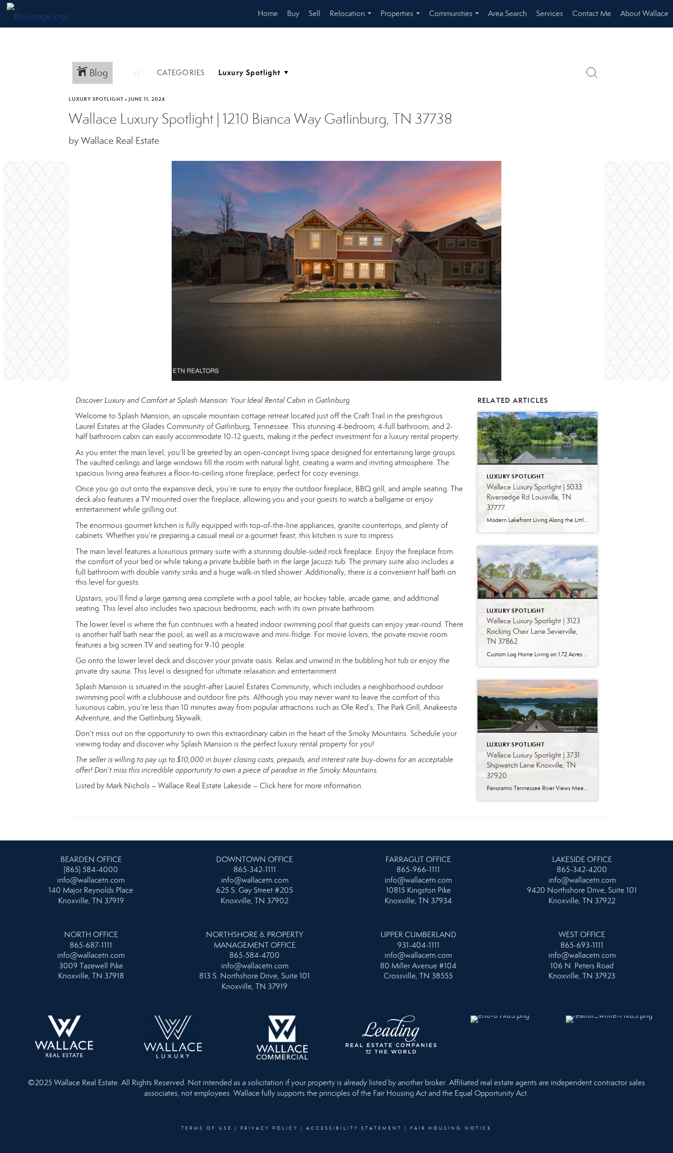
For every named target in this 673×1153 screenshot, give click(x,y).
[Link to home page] (43, 13)
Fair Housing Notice (451, 1128)
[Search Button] (592, 72)
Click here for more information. (312, 786)
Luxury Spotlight (96, 99)
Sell (314, 13)
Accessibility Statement (354, 1128)
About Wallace (644, 13)
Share (658, 116)
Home (268, 13)
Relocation (352, 18)
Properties (401, 18)
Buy (293, 13)
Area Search (507, 13)
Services (549, 13)
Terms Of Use (206, 1128)
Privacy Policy (269, 1128)
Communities (456, 18)
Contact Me (591, 13)
